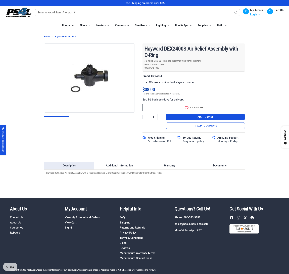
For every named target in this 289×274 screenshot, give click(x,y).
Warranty (169, 165)
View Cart (70, 222)
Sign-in (69, 227)
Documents (220, 165)
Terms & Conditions (131, 237)
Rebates (15, 232)
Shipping (125, 222)
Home (47, 36)
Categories (16, 227)
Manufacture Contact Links (136, 258)
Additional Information (119, 165)
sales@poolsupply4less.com (192, 224)
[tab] (69, 165)
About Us (15, 222)
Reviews (125, 248)
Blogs (123, 242)
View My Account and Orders (82, 217)
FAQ (122, 217)
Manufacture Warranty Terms (137, 253)
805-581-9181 (192, 217)
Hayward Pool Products (65, 36)
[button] (275, 12)
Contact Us (16, 217)
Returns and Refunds (132, 227)
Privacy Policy (128, 232)
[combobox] (133, 12)
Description (69, 165)
